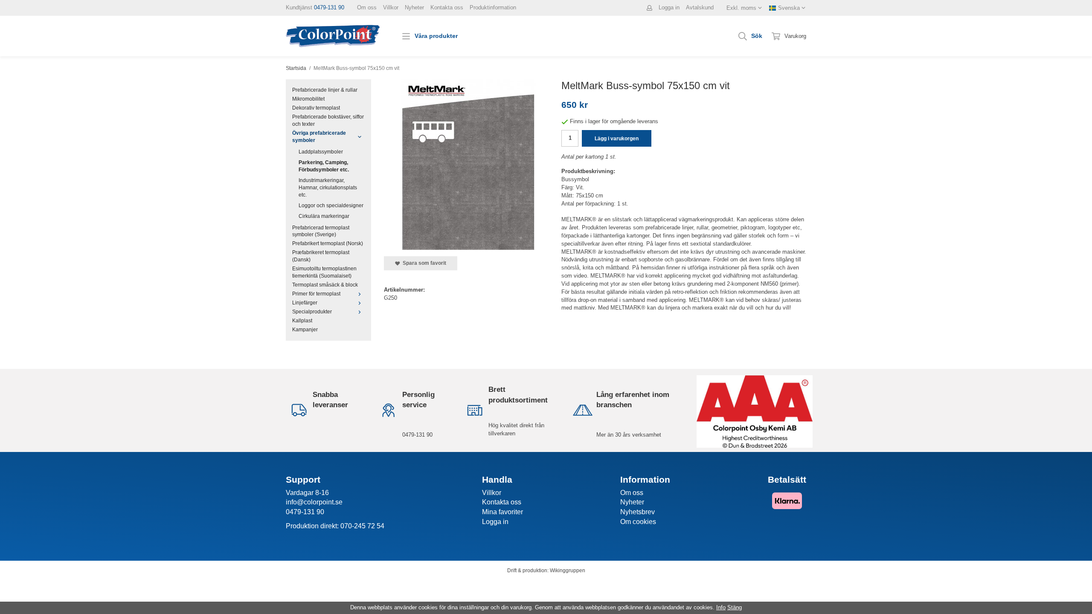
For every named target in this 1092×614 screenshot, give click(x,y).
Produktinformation (493, 7)
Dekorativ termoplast (316, 107)
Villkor (390, 7)
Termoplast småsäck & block (325, 284)
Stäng (734, 607)
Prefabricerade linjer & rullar (324, 90)
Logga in (669, 7)
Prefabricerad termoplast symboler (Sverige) (320, 231)
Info (721, 607)
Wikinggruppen (567, 570)
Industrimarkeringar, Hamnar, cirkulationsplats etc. (328, 187)
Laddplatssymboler (321, 151)
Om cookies (638, 521)
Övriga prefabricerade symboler (319, 136)
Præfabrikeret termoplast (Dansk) (320, 255)
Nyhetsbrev (637, 512)
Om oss (367, 7)
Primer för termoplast (316, 293)
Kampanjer (305, 329)
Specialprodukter (312, 311)
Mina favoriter (502, 512)
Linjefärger (304, 302)
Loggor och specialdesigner (331, 205)
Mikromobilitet (308, 98)
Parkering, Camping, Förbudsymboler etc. (324, 165)
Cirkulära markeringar (324, 216)
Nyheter (414, 7)
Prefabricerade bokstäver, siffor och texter (328, 120)
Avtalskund (700, 7)
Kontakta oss (446, 7)
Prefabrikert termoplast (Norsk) (327, 243)
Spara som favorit (423, 263)
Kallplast (302, 320)
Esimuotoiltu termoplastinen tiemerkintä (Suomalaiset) (324, 272)
